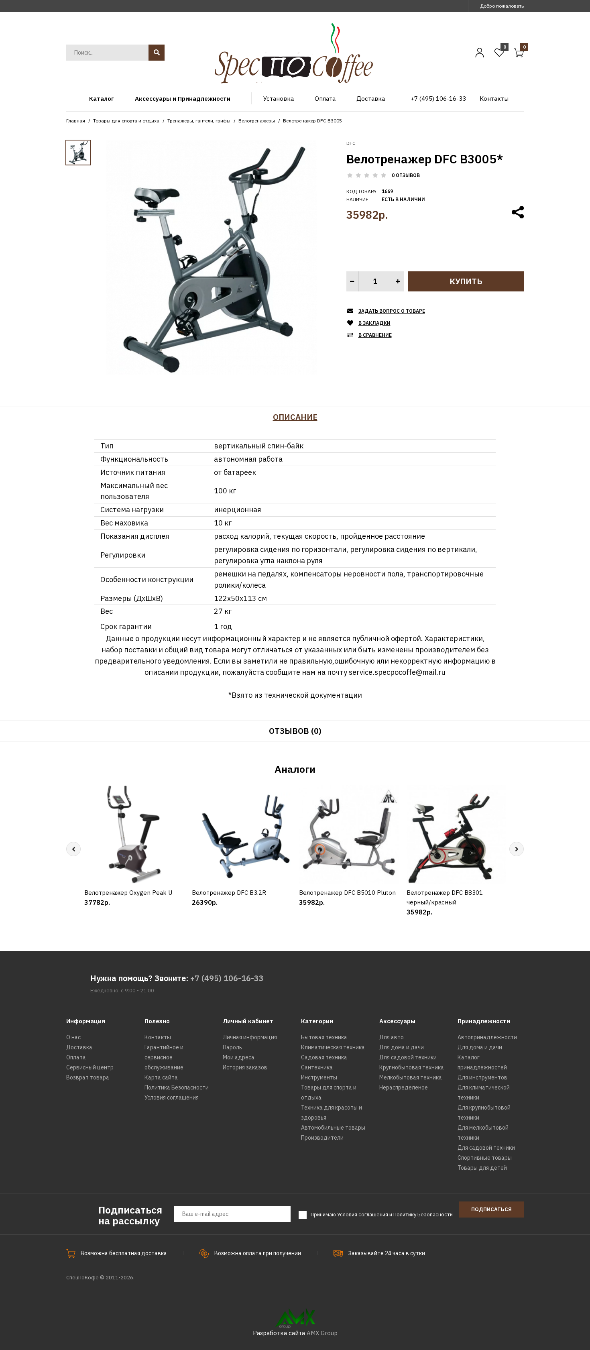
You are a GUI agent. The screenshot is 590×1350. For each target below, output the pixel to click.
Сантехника (317, 1067)
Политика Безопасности (176, 1087)
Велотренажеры (256, 121)
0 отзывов (406, 175)
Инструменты (319, 1077)
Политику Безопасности (423, 1214)
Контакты (157, 1037)
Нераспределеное (403, 1087)
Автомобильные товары (333, 1127)
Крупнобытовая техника (411, 1067)
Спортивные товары (485, 1157)
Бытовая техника (324, 1037)
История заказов (245, 1067)
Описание (295, 416)
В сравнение (375, 335)
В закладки (374, 323)
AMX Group (322, 1333)
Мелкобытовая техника (410, 1077)
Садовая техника (324, 1057)
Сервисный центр (90, 1067)
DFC (351, 143)
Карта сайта (161, 1077)
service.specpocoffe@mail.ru (397, 672)
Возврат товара (87, 1077)
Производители (322, 1137)
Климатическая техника (333, 1047)
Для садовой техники (408, 1057)
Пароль (232, 1047)
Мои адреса (238, 1057)
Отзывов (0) (295, 730)
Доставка (79, 1047)
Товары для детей (482, 1167)
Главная (75, 121)
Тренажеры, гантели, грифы (198, 121)
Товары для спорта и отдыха (126, 121)
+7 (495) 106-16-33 (227, 978)
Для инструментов (482, 1077)
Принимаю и (382, 1214)
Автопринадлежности (487, 1037)
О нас (73, 1037)
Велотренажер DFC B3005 (312, 121)
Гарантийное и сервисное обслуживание (163, 1057)
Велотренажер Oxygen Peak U (128, 892)
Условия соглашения (171, 1097)
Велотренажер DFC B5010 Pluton (347, 892)
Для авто (391, 1037)
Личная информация (250, 1037)
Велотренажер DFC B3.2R (229, 892)
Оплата (76, 1057)
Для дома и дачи (401, 1047)
